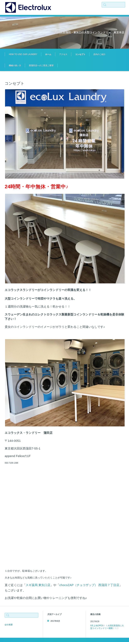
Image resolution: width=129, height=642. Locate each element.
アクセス (63, 54)
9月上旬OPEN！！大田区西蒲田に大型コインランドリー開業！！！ (107, 626)
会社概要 (9, 624)
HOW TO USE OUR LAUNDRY (23, 54)
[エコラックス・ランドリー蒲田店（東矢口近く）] (28, 7)
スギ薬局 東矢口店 (38, 585)
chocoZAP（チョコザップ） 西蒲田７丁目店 (89, 585)
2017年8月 (55, 621)
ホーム (48, 54)
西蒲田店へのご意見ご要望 (41, 65)
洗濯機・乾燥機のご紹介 (102, 64)
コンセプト (80, 54)
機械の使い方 (15, 65)
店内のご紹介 (99, 54)
